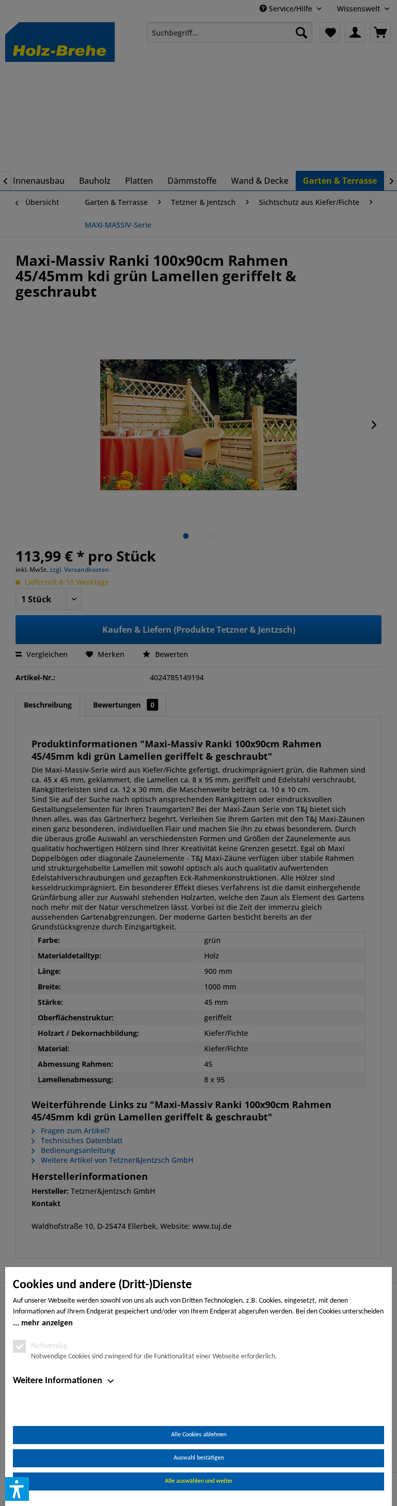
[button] (17, 1489)
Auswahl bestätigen (199, 1458)
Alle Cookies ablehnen (198, 1435)
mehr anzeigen (47, 1323)
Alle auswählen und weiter (199, 1481)
